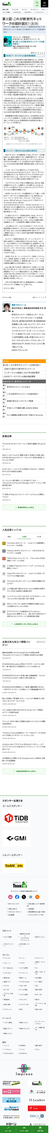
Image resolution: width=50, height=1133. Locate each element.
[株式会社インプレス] (24, 1070)
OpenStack (28, 12)
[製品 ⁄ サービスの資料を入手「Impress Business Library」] (11, 1118)
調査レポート (8, 1028)
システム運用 (24, 994)
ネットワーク (34, 9)
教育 (21, 1009)
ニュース (6, 1045)
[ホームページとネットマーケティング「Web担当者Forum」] (11, 1092)
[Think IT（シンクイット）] (20, 886)
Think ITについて (8, 945)
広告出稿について (24, 945)
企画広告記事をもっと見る (26, 771)
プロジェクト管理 (8, 994)
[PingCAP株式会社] (16, 818)
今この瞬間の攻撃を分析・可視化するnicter (25, 415)
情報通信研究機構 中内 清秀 (26, 46)
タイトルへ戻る (9, 288)
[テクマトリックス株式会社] (14, 866)
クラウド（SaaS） (25, 982)
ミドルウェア (7, 973)
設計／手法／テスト (40, 973)
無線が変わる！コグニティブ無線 (20, 401)
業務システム (24, 1022)
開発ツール (23, 978)
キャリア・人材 (24, 1004)
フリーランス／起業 (40, 1004)
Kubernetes (17, 12)
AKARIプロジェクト (20, 350)
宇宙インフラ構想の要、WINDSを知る (22, 408)
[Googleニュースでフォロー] (30, 897)
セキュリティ (23, 999)
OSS (36, 986)
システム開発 (24, 968)
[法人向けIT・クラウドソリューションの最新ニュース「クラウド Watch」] (11, 1101)
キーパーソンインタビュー (40, 1022)
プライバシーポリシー (15, 912)
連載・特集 (5, 9)
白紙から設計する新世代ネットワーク (19, 368)
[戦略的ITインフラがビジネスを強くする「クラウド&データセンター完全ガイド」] (11, 1084)
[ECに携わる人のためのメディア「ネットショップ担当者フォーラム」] (37, 1109)
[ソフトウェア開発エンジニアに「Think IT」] (37, 1084)
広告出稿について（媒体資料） (36, 905)
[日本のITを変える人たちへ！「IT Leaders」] (37, 1101)
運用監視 (7, 999)
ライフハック (7, 1009)
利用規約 (31, 909)
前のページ (35, 52)
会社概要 (11, 915)
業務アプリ (7, 982)
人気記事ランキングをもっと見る (26, 624)
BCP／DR (38, 994)
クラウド (22, 963)
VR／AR (6, 989)
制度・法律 (38, 1009)
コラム (37, 1049)
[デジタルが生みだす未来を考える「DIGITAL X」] (37, 1118)
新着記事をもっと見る (26, 507)
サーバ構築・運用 (13, 27)
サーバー (24, 9)
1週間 (24, 537)
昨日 (9, 537)
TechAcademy (8, 1053)
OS (36, 968)
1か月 (39, 537)
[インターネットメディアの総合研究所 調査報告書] (37, 1092)
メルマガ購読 (8, 937)
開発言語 (7, 978)
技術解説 (22, 1045)
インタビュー (8, 1049)
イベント (22, 1049)
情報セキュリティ (25, 1028)
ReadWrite (23, 1053)
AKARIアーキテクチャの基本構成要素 (19, 376)
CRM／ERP (23, 986)
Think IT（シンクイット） (10, 4)
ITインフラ (15, 9)
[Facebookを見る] (17, 897)
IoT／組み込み (8, 968)
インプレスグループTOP (36, 915)
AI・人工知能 (6, 12)
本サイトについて (13, 904)
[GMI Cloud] (16, 838)
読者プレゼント (40, 937)
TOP (5, 27)
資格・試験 (7, 1004)
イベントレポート (39, 12)
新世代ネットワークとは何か (18, 386)
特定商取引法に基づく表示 (36, 912)
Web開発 (38, 978)
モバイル (6, 986)
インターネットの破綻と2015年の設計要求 (22, 372)
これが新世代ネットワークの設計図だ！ (23, 393)
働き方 (37, 999)
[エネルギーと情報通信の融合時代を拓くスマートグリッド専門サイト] (11, 1109)
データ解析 (38, 982)
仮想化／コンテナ (40, 963)
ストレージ (7, 963)
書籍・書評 (38, 1045)
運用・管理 (38, 989)
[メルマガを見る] (10, 897)
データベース (24, 973)
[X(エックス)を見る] (24, 897)
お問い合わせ (12, 909)
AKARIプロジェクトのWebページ (28, 274)
